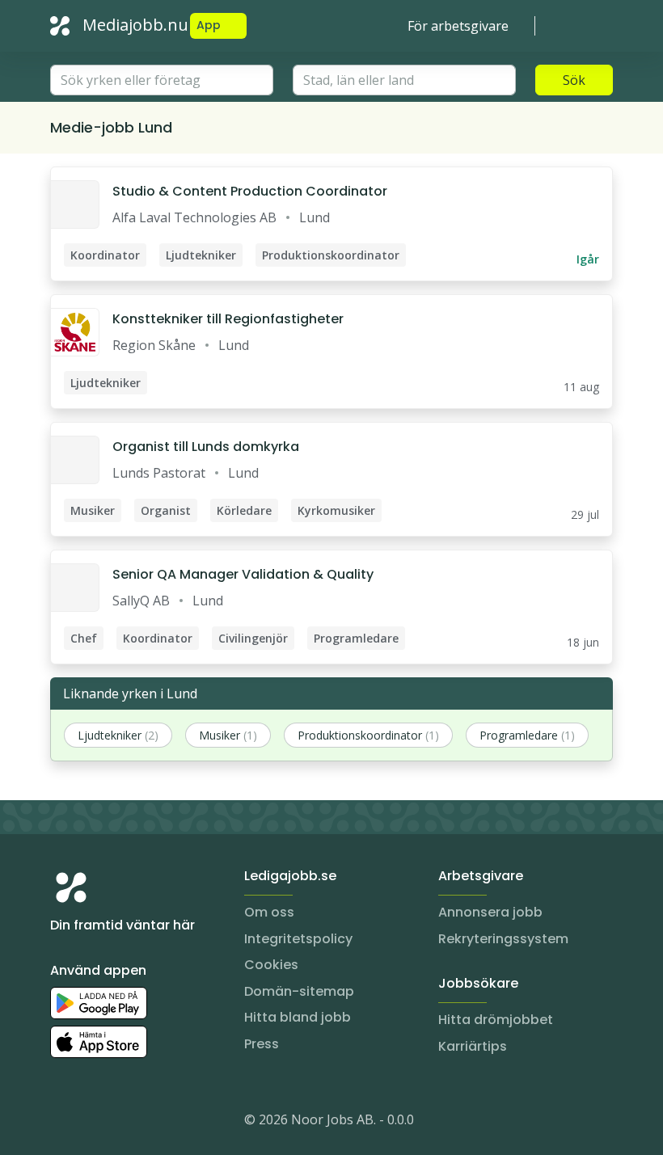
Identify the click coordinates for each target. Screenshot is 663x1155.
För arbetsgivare (458, 26)
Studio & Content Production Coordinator (249, 191)
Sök (574, 80)
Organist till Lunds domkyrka (205, 446)
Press (261, 1044)
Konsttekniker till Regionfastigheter (228, 319)
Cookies (271, 964)
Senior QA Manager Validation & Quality (243, 574)
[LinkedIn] (95, 1123)
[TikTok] (160, 1123)
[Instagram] (63, 1123)
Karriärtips (472, 1046)
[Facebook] (128, 1123)
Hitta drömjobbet (495, 1019)
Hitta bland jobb (297, 1017)
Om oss (269, 912)
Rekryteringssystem (503, 938)
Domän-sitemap (299, 991)
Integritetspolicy (298, 938)
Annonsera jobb (490, 912)
